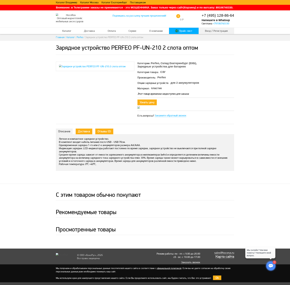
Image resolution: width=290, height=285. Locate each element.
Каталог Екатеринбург (114, 2)
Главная (60, 37)
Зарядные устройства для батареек (161, 66)
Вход (208, 30)
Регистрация (220, 30)
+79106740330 (221, 23)
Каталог (66, 30)
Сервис (133, 30)
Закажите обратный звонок (170, 115)
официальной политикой (169, 268)
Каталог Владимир (66, 2)
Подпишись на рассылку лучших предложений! (139, 15)
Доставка (89, 30)
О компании (156, 30)
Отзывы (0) (104, 131)
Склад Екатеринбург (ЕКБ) (178, 63)
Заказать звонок (190, 262)
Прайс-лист (185, 30)
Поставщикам (138, 2)
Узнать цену (147, 102)
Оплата (112, 30)
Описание (64, 131)
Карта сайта (225, 256)
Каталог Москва (89, 2)
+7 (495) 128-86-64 (218, 15)
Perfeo (80, 37)
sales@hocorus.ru (224, 252)
